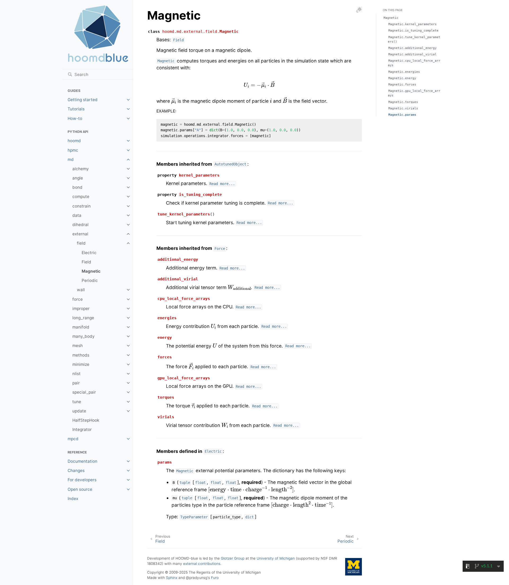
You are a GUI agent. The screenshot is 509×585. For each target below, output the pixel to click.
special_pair (84, 392)
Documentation (82, 461)
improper (81, 308)
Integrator (82, 429)
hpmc (73, 150)
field (81, 243)
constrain (81, 206)
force (77, 299)
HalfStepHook (85, 420)
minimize (80, 364)
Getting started (83, 99)
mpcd (73, 438)
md (71, 159)
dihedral (80, 224)
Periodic (90, 280)
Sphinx (171, 577)
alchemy (80, 168)
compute (80, 196)
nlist (76, 373)
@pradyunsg (196, 577)
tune (76, 401)
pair (76, 382)
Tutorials (76, 108)
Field (86, 261)
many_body (83, 336)
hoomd (74, 140)
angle (77, 178)
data (76, 215)
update (79, 410)
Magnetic (91, 271)
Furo (215, 577)
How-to (75, 118)
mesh (77, 345)
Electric (89, 252)
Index (73, 498)
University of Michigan (276, 558)
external (80, 233)
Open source (80, 489)
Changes (76, 470)
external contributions (201, 563)
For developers (82, 479)
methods (80, 355)
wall (81, 289)
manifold (80, 327)
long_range (83, 317)
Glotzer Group (232, 558)
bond (77, 187)
